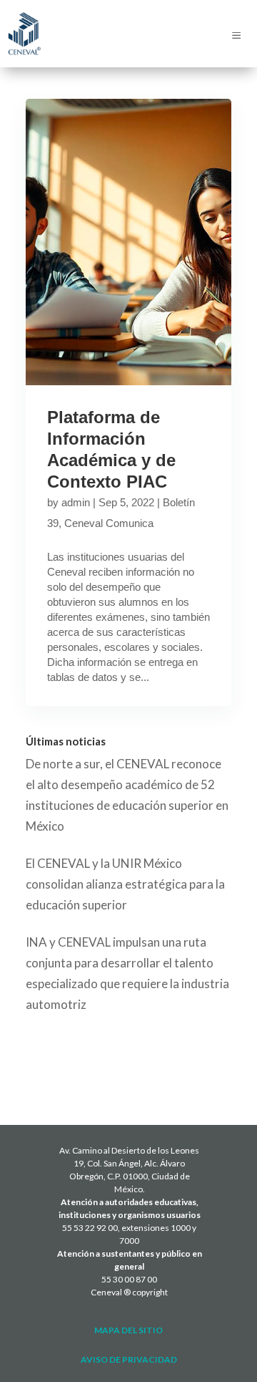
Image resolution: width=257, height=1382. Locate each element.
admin (75, 502)
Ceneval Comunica (108, 523)
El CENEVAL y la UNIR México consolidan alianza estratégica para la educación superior (125, 884)
